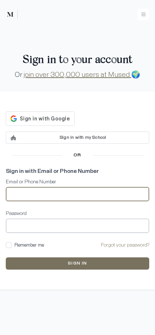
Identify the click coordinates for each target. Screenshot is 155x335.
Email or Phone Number (31, 181)
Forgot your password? (125, 245)
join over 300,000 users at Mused (77, 74)
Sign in (77, 263)
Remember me (29, 245)
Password (16, 213)
